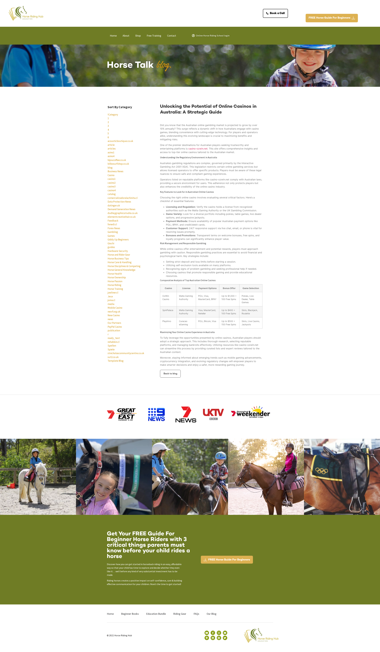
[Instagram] (219, 633)
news (110, 319)
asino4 (111, 156)
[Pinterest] (219, 638)
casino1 (111, 179)
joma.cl (111, 300)
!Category (113, 114)
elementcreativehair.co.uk (122, 216)
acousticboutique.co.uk (120, 141)
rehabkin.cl (113, 342)
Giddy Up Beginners (118, 239)
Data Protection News (119, 201)
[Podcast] (207, 638)
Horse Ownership (117, 277)
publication (114, 330)
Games (111, 235)
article (111, 145)
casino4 (111, 190)
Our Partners (114, 323)
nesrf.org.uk (114, 311)
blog (110, 167)
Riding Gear (179, 613)
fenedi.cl (112, 224)
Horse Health (115, 273)
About (126, 35)
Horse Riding (114, 285)
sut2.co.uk (113, 357)
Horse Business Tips (118, 258)
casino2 (111, 182)
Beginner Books (130, 613)
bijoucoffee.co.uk (117, 160)
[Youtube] (207, 633)
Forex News (114, 228)
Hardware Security (118, 251)
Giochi (111, 243)
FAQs (196, 613)
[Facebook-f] (213, 633)
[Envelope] (225, 633)
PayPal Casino (115, 326)
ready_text (114, 338)
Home (113, 35)
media (111, 304)
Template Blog (116, 360)
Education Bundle (156, 613)
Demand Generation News (121, 209)
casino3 (111, 186)
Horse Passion (115, 281)
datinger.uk (114, 205)
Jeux (110, 296)
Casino (111, 175)
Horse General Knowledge (121, 269)
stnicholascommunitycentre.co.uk (126, 353)
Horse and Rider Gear (119, 254)
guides (111, 247)
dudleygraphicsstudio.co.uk (123, 213)
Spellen (112, 345)
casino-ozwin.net (198, 148)
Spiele (111, 349)
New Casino (114, 315)
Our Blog (211, 613)
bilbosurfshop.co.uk (118, 163)
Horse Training (115, 288)
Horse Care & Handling (120, 262)
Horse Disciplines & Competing (124, 266)
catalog (112, 194)
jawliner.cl (113, 292)
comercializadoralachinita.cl (123, 198)
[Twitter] (225, 638)
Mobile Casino (115, 307)
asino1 (111, 152)
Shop (138, 35)
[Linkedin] (213, 638)
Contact (171, 35)
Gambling (113, 232)
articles (112, 148)
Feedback (113, 220)
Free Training (154, 35)
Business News (115, 171)
